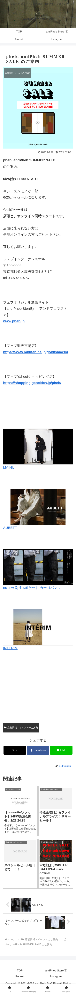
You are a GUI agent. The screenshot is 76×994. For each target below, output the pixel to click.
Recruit (19, 976)
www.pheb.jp (14, 321)
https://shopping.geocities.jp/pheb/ (32, 383)
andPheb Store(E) (56, 970)
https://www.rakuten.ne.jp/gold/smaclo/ (35, 352)
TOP (20, 970)
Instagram (56, 976)
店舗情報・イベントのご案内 (22, 727)
